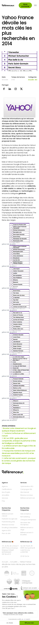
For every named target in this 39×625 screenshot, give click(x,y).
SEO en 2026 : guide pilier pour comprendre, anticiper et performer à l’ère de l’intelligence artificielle (19, 440)
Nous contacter (25, 5)
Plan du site (6, 533)
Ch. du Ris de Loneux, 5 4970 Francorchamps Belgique (10, 548)
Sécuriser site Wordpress (25, 524)
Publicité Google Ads (9, 519)
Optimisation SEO (26, 486)
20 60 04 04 (24, 556)
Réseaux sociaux (26, 495)
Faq (3, 501)
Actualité (31, 80)
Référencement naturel (7, 515)
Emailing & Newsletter (10, 528)
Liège (11, 550)
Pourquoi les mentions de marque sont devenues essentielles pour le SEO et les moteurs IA (18, 453)
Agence (5, 486)
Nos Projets (6, 492)
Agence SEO (6, 530)
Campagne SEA (26, 489)
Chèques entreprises (28, 520)
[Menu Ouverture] (35, 5)
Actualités (5, 495)
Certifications (7, 489)
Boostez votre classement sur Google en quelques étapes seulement (19, 429)
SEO (36, 80)
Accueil (5, 562)
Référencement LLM (27, 498)
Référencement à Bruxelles (26, 534)
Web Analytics (25, 514)
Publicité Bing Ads (8, 522)
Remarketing (25, 517)
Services (5, 498)
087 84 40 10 (6, 554)
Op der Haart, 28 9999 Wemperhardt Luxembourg (27, 548)
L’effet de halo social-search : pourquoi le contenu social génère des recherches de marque (18, 460)
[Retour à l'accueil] (10, 5)
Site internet (24, 492)
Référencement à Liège (26, 529)
